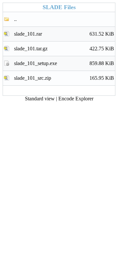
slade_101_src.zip (64, 78)
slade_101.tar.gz (64, 48)
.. (15, 19)
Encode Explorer (75, 98)
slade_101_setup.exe (64, 63)
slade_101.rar (64, 34)
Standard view (40, 98)
